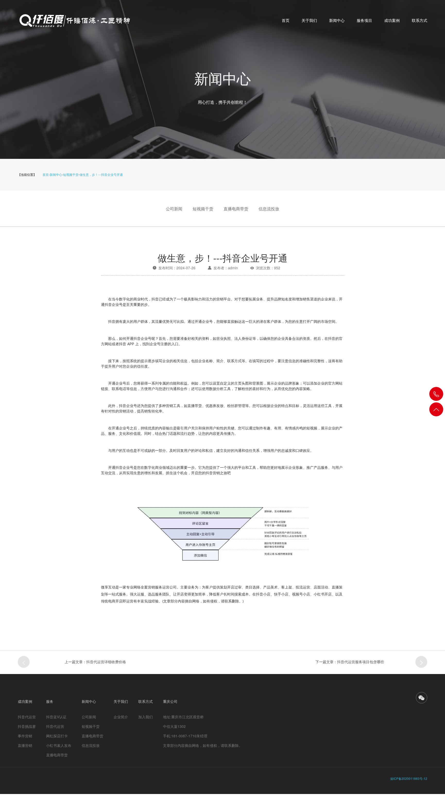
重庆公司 (170, 701)
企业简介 (121, 716)
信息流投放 (269, 209)
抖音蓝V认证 (56, 716)
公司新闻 (174, 209)
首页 (285, 20)
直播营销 (25, 745)
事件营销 (25, 735)
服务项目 (364, 20)
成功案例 (392, 20)
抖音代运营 (27, 716)
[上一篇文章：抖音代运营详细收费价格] (24, 662)
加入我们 (145, 716)
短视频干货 (71, 174)
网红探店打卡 (57, 735)
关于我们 (309, 20)
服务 (49, 701)
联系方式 (419, 20)
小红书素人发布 (58, 745)
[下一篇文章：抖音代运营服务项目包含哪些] (421, 662)
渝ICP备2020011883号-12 (408, 778)
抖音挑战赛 (27, 726)
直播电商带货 (236, 209)
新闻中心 (337, 20)
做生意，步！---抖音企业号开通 (101, 174)
